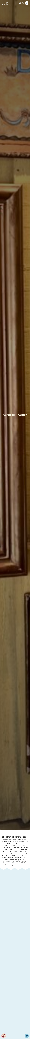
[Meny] (26, 3)
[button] (20, 3)
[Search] (23, 3)
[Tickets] (27, 1036)
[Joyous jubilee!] (4, 1035)
